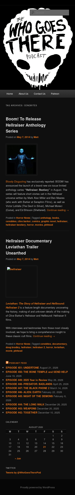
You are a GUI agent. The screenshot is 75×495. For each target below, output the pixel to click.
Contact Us (39, 93)
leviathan (59, 347)
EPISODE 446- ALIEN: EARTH (23, 392)
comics (36, 221)
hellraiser (62, 221)
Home (10, 93)
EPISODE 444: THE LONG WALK (25, 404)
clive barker (24, 221)
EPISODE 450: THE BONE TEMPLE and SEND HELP (37, 372)
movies (39, 224)
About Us (23, 93)
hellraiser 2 (39, 347)
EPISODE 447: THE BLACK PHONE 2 (27, 388)
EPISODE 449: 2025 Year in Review (26, 380)
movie (9, 350)
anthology (45, 217)
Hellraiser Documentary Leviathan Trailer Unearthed (29, 247)
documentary (59, 343)
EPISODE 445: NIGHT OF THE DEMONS (29, 396)
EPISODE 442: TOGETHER (21, 412)
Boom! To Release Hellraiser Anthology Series (26, 125)
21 (44, 447)
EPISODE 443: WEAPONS (21, 408)
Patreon (55, 93)
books (55, 217)
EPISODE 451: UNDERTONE (22, 367)
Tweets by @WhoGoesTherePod (23, 472)
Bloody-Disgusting (16, 181)
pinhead (48, 224)
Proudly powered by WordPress (37, 487)
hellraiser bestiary (16, 224)
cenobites (11, 221)
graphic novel (48, 221)
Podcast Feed (18, 363)
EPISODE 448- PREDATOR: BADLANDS (29, 384)
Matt (36, 137)
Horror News (23, 217)
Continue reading (58, 210)
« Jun (18, 458)
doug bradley (13, 347)
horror (30, 224)
